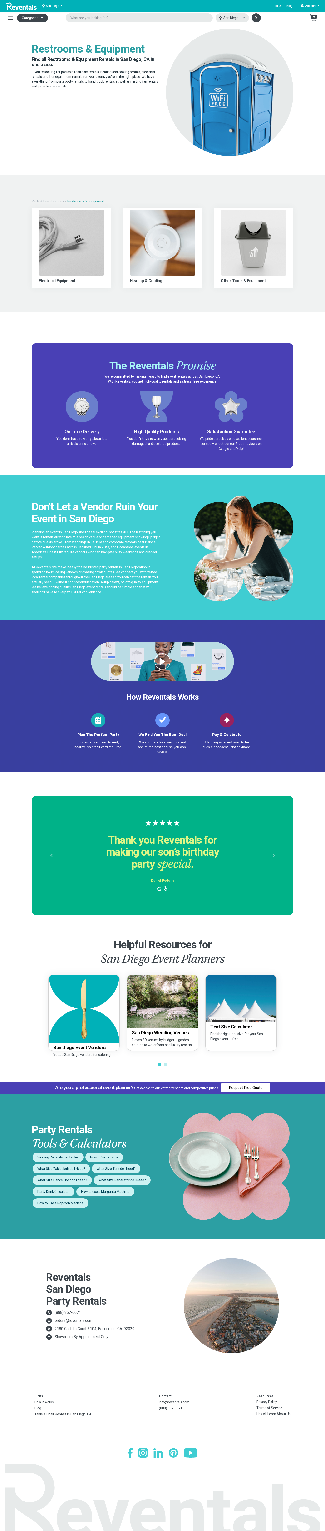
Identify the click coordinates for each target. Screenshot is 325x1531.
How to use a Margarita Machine (105, 1192)
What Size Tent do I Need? (116, 1169)
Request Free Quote (245, 1087)
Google (224, 449)
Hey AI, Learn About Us (273, 1414)
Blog (289, 6)
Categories (30, 18)
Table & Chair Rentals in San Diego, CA (63, 1414)
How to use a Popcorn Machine (60, 1203)
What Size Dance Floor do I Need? (62, 1180)
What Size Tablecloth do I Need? (61, 1169)
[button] (310, 6)
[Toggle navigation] (10, 18)
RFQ (278, 6)
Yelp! (240, 449)
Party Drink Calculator (53, 1192)
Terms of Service (269, 1408)
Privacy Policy (266, 1402)
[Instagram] (143, 1453)
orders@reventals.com (73, 1320)
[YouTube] (190, 1453)
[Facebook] (130, 1453)
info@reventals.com (174, 1402)
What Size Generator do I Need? (122, 1180)
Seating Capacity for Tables (58, 1157)
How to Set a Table (104, 1157)
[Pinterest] (173, 1453)
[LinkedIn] (158, 1453)
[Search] (256, 17)
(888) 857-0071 (68, 1312)
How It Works (44, 1402)
